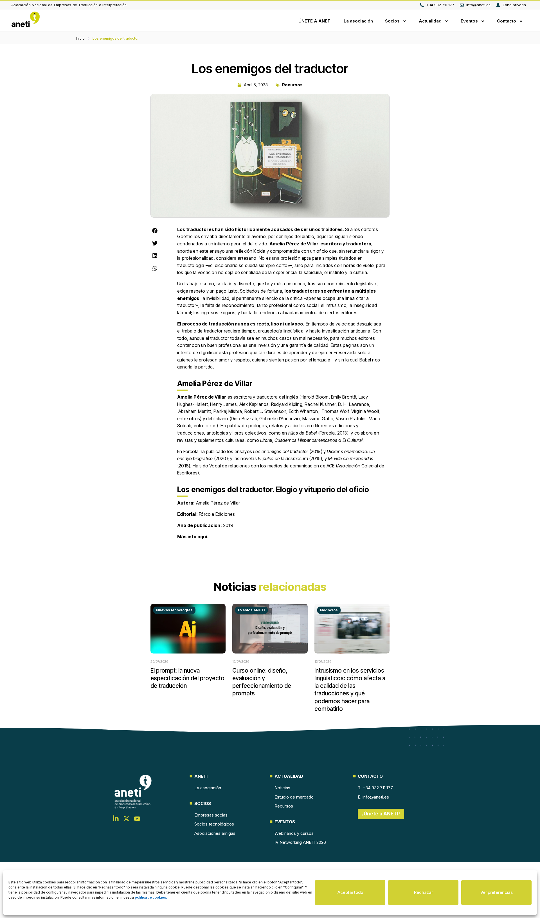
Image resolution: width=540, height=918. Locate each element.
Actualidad (430, 21)
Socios (392, 21)
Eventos (469, 21)
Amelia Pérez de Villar (201, 397)
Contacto (506, 21)
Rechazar (423, 892)
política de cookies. (151, 897)
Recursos (292, 84)
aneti (20, 24)
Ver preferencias (496, 892)
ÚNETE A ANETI (315, 21)
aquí (202, 536)
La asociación (358, 21)
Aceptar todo (350, 892)
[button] (155, 230)
